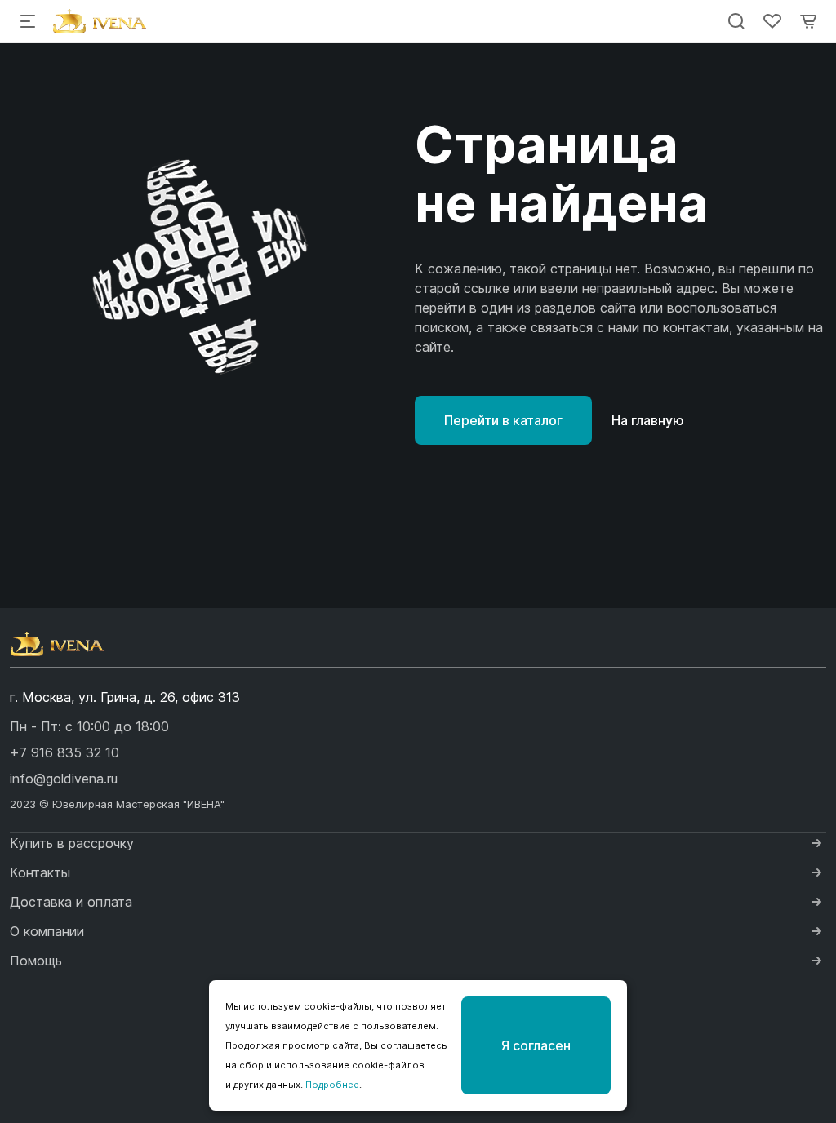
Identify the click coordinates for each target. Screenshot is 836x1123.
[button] (64, 752)
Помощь (36, 960)
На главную (647, 420)
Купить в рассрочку (72, 843)
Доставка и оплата (71, 902)
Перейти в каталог (503, 420)
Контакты (40, 872)
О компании (47, 931)
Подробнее (332, 1084)
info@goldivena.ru (64, 778)
